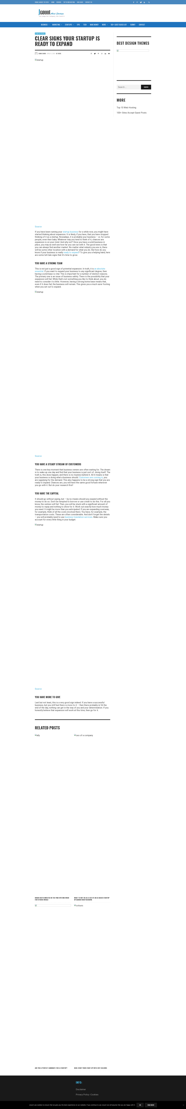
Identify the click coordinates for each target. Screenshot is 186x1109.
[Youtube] (144, 2)
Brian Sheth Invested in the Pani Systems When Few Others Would (52, 899)
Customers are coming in (91, 477)
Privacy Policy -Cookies (87, 1094)
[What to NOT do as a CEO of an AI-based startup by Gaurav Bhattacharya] (88, 815)
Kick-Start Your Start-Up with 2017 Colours (90, 1068)
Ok (140, 1105)
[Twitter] (140, 2)
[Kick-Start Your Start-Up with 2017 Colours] (88, 985)
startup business (70, 231)
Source (38, 226)
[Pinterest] (137, 2)
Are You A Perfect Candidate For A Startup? (51, 1068)
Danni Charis (42, 53)
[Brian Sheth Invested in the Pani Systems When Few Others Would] (49, 815)
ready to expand (71, 252)
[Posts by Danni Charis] (36, 53)
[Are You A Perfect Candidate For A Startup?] (49, 985)
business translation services (78, 517)
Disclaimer (81, 1089)
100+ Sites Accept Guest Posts (131, 112)
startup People (40, 33)
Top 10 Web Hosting (126, 107)
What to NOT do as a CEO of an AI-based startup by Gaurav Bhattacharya (91, 899)
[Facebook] (133, 2)
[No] (183, 1105)
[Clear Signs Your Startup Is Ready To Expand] (72, 139)
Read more (151, 1105)
